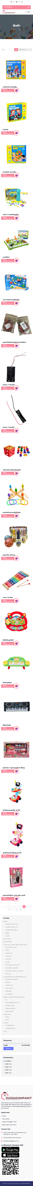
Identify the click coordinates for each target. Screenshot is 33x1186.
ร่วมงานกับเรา (6, 1119)
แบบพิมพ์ (5, 1023)
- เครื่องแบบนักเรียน (10, 1008)
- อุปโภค (7, 1017)
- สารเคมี (7, 962)
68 (20, 909)
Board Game (7, 939)
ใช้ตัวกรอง (8, 1048)
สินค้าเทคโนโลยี (7, 942)
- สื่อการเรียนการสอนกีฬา (11, 968)
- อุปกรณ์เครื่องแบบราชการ (12, 1003)
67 (16, 909)
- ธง (6, 1000)
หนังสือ (5, 921)
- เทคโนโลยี (8, 959)
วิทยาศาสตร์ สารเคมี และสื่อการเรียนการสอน (15, 945)
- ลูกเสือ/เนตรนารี (9, 1005)
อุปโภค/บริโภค (7, 1014)
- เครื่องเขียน (8, 991)
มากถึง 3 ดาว (8, 1067)
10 (9, 909)
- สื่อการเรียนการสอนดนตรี (12, 965)
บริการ (5, 1031)
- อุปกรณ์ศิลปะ (9, 994)
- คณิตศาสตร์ (8, 953)
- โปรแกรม (7, 974)
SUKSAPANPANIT (25, 1183)
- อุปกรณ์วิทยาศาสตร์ (10, 947)
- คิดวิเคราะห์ (8, 956)
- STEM (7, 950)
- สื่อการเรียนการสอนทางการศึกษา (14, 971)
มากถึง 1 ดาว (8, 1073)
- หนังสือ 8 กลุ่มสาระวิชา (11, 924)
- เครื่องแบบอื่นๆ (9, 1011)
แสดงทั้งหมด (8, 1061)
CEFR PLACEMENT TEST (9, 1122)
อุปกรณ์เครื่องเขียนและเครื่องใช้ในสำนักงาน (14, 977)
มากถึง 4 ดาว (8, 1064)
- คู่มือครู (7, 933)
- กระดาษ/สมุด (9, 988)
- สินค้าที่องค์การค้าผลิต (11, 979)
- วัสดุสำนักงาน (9, 985)
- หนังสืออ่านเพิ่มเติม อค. (11, 927)
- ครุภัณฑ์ (7, 982)
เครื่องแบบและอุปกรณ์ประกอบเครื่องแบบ (14, 997)
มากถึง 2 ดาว (8, 1070)
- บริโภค (7, 1020)
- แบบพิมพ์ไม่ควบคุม (10, 1028)
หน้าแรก (14, 29)
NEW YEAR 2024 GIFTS (9, 1125)
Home (4, 1116)
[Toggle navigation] (28, 11)
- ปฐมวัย (7, 936)
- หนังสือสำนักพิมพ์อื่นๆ (11, 930)
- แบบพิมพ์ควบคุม (9, 1025)
